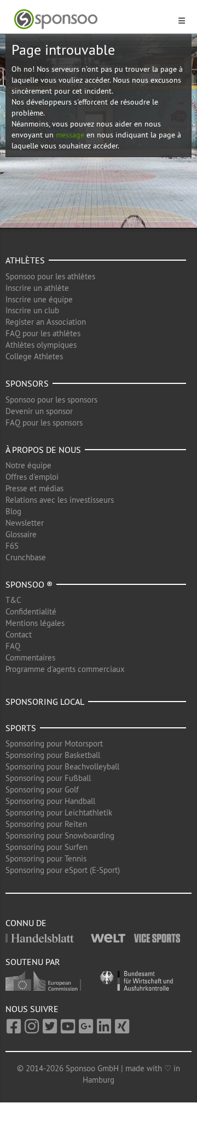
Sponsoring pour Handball (50, 801)
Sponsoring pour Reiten (46, 824)
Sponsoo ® (29, 584)
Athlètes (25, 260)
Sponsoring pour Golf (42, 789)
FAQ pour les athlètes (42, 333)
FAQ (12, 646)
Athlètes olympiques (41, 345)
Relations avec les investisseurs (59, 500)
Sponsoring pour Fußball (48, 778)
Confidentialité (30, 611)
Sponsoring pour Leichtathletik (58, 812)
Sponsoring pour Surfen (46, 847)
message (70, 135)
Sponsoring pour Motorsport (54, 743)
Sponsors (27, 383)
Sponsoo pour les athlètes (50, 276)
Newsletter (24, 523)
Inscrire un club (32, 310)
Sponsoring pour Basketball (52, 755)
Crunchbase (25, 557)
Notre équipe (28, 465)
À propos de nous (43, 449)
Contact (18, 634)
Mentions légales (35, 623)
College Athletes (34, 356)
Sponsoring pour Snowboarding (59, 835)
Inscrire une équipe (39, 299)
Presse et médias (34, 488)
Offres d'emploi (32, 477)
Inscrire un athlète (37, 288)
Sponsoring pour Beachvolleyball (62, 766)
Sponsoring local (44, 701)
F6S (12, 546)
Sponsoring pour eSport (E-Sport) (62, 870)
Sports (20, 727)
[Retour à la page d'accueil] (92, 19)
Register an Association (45, 322)
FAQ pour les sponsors (44, 422)
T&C (13, 600)
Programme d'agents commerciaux (65, 669)
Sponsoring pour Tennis (45, 858)
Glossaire (21, 534)
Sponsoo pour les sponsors (51, 399)
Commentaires (30, 657)
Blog (13, 511)
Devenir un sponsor (39, 411)
